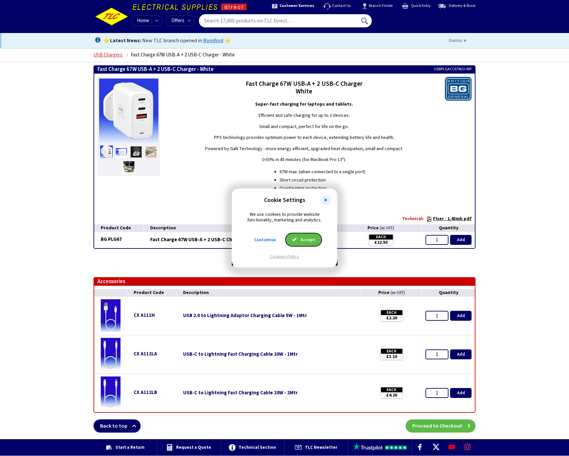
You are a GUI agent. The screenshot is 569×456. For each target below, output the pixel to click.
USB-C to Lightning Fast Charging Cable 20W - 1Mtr (240, 354)
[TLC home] (112, 16)
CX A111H (144, 315)
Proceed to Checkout (437, 426)
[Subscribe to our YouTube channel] (451, 447)
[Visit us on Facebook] (420, 447)
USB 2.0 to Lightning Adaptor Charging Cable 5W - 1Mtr (245, 316)
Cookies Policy (284, 256)
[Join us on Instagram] (467, 447)
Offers (178, 20)
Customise (265, 239)
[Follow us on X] (436, 447)
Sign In (406, 18)
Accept (307, 239)
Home (143, 20)
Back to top (113, 426)
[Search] (365, 20)
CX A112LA (145, 353)
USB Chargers (108, 54)
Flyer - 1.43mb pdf (452, 218)
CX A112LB (145, 392)
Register (401, 23)
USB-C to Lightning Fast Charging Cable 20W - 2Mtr (240, 393)
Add (461, 240)
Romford (213, 40)
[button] (326, 200)
